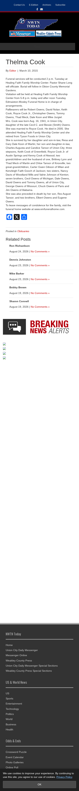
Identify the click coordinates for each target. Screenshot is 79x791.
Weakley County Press (19, 660)
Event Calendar (15, 757)
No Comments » (40, 251)
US (7, 693)
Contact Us (19, 5)
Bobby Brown (17, 287)
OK (39, 784)
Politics (10, 714)
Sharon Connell (19, 301)
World (9, 719)
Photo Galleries (15, 762)
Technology (12, 708)
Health (9, 729)
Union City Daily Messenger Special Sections (32, 665)
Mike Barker (16, 273)
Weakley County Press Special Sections (29, 670)
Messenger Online (16, 655)
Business (11, 724)
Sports (9, 698)
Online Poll (12, 767)
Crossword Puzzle (16, 751)
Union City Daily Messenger (22, 650)
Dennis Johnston (20, 259)
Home (9, 645)
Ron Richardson (19, 245)
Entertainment (14, 703)
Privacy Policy (64, 776)
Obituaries (23, 231)
